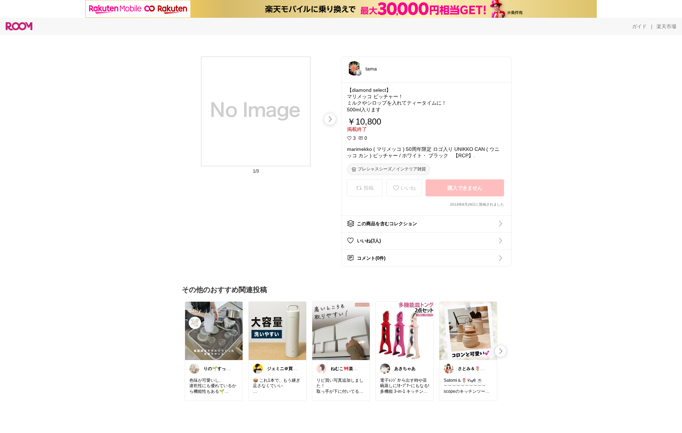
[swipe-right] (330, 119)
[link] (214, 330)
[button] (354, 68)
